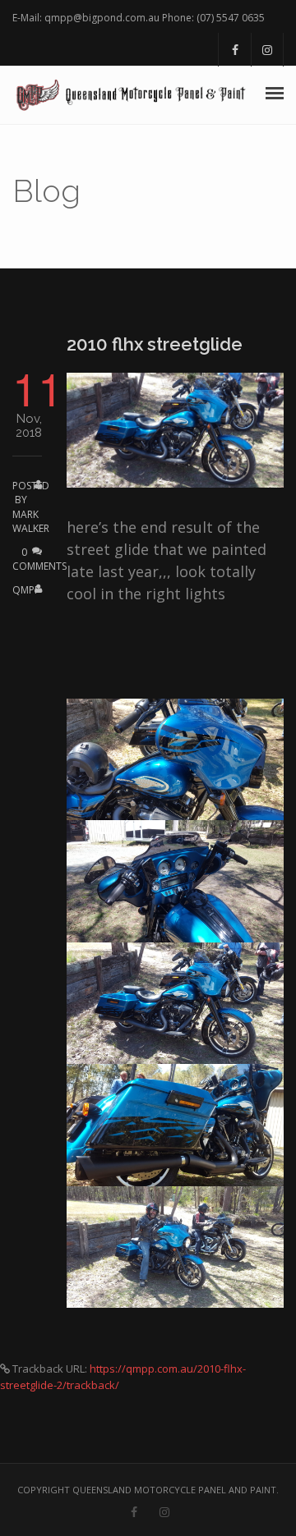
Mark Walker (30, 521)
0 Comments (39, 559)
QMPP (26, 590)
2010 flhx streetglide (155, 344)
